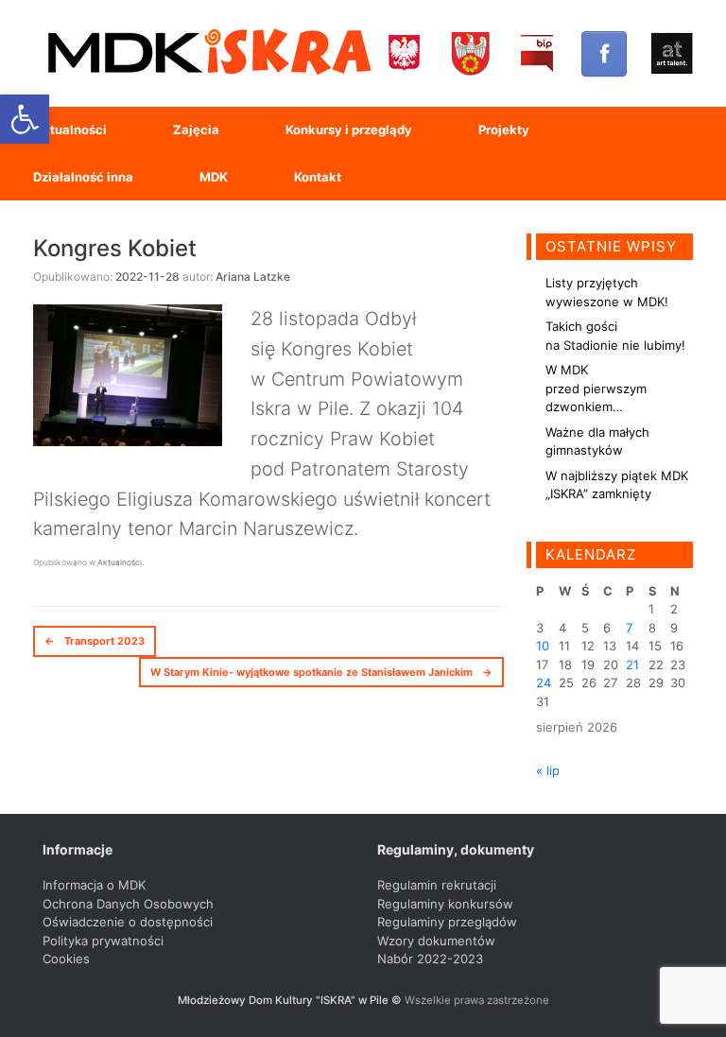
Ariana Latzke (253, 276)
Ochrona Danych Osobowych (128, 903)
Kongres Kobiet (115, 248)
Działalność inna (83, 176)
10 (542, 645)
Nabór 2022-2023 (430, 958)
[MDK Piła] (208, 53)
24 (543, 682)
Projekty (503, 129)
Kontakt (317, 176)
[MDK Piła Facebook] (604, 54)
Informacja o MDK (94, 884)
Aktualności (70, 129)
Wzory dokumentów (436, 940)
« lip (548, 770)
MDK (213, 176)
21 (632, 664)
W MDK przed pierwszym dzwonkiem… (596, 388)
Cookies (66, 958)
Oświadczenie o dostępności (128, 921)
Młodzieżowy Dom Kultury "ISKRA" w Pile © (291, 1000)
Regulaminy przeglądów (447, 921)
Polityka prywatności (103, 940)
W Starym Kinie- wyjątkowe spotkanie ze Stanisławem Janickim (321, 672)
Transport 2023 (94, 641)
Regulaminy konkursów (445, 903)
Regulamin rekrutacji (436, 884)
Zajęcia (196, 129)
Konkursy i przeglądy (348, 129)
